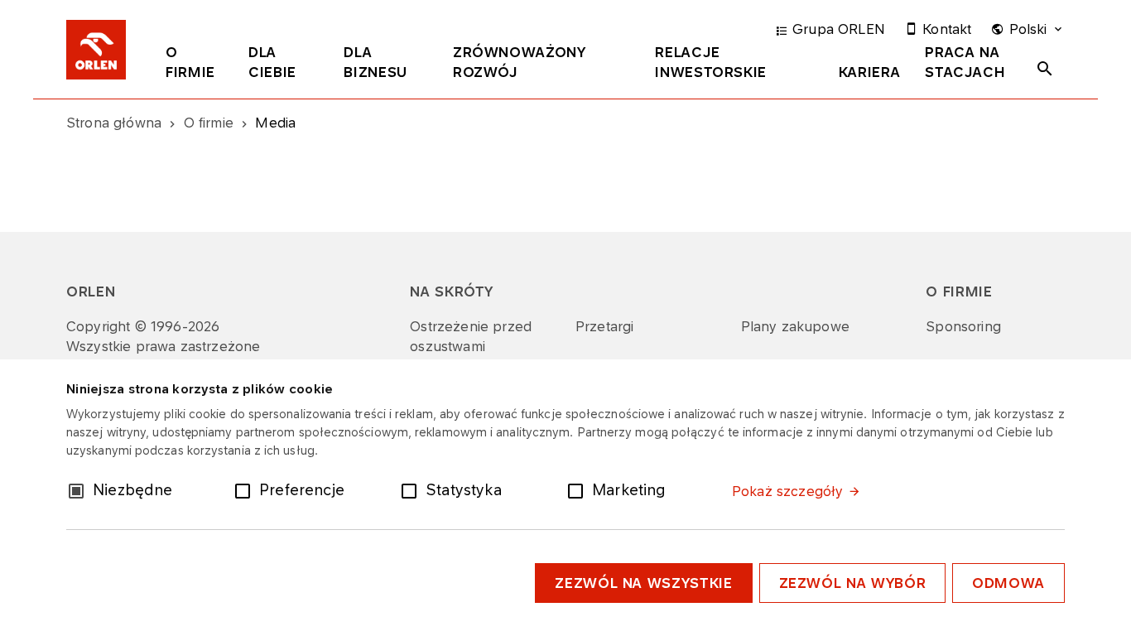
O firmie (190, 62)
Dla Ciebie (272, 62)
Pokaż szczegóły (787, 491)
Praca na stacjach (965, 62)
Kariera (869, 72)
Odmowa (1008, 583)
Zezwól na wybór (852, 583)
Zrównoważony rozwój (519, 62)
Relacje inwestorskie (711, 62)
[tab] (195, 65)
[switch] (246, 489)
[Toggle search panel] (1045, 69)
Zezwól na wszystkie (643, 583)
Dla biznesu (375, 62)
